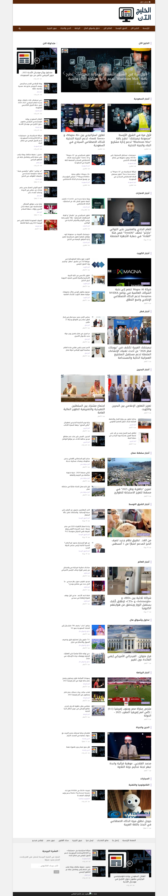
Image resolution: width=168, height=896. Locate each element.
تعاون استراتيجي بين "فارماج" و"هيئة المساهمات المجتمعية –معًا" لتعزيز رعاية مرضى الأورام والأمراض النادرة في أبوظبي (108, 78)
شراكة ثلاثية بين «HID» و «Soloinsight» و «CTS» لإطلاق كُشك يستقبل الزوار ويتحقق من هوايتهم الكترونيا (130, 603)
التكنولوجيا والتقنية (139, 785)
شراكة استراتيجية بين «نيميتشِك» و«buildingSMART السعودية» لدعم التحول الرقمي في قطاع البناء (30, 139)
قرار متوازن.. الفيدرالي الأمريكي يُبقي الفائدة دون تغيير (129, 658)
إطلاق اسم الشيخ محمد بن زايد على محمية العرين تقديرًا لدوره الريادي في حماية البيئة (122, 435)
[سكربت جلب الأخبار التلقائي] (81, 894)
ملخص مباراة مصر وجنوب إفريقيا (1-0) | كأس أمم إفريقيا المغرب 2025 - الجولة (129, 712)
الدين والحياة (66, 28)
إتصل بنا (115, 840)
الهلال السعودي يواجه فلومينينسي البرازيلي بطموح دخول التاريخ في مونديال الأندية (30, 121)
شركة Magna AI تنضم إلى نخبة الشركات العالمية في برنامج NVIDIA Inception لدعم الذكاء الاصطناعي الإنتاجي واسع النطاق (130, 294)
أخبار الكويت (143, 253)
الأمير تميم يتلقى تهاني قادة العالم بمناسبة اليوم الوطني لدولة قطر (76, 349)
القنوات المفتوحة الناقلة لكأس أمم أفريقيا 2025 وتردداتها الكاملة (29, 222)
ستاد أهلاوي (64, 840)
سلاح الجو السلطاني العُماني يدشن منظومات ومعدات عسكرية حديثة (77, 460)
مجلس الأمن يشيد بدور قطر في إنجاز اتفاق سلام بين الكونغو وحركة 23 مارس (76, 319)
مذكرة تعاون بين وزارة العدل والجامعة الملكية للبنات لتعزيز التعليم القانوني (122, 420)
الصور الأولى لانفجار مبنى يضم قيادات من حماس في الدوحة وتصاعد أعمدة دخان (31, 190)
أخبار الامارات (38, 111)
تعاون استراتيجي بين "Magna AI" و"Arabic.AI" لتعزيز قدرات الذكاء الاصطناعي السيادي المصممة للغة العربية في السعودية (77, 159)
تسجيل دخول (144, 1)
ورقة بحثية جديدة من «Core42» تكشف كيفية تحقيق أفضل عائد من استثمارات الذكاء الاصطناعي (76, 201)
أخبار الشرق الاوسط (139, 504)
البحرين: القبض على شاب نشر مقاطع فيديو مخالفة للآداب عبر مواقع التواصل (76, 438)
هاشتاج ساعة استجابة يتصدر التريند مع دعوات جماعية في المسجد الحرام (76, 734)
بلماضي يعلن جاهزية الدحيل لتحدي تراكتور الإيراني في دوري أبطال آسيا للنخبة (77, 708)
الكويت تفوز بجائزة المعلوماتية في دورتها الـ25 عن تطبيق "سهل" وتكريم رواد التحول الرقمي (76, 261)
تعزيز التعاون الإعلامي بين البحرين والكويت (131, 407)
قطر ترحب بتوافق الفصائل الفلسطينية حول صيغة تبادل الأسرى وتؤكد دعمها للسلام (31, 206)
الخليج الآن (135, 28)
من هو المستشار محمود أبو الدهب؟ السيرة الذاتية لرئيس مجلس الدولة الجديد (77, 545)
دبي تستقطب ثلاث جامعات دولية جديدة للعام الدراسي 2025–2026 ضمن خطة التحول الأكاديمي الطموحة (30, 103)
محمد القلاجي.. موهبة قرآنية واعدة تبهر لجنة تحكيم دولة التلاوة (130, 765)
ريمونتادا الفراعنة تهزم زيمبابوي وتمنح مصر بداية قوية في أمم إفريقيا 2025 (76, 679)
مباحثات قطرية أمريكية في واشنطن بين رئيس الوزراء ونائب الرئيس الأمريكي (75, 569)
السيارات (144, 779)
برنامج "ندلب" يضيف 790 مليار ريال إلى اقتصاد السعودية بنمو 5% (76, 627)
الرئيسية (146, 28)
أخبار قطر (39, 92)
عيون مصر (51, 840)
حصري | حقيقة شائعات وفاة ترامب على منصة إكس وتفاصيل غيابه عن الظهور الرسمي (29, 157)
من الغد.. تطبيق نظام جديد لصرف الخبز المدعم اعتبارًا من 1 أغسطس (131, 542)
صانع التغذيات (102, 840)
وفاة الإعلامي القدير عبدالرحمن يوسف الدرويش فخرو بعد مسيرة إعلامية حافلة (30, 86)
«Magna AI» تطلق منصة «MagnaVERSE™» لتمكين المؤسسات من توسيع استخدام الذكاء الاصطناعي (76, 177)
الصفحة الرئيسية (129, 840)
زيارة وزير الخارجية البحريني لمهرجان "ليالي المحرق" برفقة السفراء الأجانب (77, 424)
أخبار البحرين (143, 369)
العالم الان (108, 28)
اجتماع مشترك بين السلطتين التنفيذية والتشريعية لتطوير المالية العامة (84, 409)
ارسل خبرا (89, 840)
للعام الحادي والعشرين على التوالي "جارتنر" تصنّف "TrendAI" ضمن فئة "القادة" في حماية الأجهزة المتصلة (130, 233)
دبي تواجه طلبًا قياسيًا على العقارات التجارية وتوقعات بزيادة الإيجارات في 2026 (77, 656)
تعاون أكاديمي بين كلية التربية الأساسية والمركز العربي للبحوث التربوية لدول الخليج (75, 278)
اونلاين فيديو (37, 840)
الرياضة (77, 28)
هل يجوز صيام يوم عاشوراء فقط (78, 747)
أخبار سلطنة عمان (140, 453)
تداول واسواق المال (92, 28)
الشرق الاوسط (121, 28)
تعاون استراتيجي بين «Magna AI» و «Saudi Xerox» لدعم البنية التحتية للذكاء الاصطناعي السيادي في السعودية (84, 140)
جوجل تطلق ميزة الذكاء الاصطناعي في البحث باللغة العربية (130, 822)
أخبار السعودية (38, 146)
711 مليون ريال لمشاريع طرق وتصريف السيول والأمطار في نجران (76, 641)
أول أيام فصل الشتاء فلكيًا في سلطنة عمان (76, 488)
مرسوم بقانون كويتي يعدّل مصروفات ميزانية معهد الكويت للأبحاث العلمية (76, 293)
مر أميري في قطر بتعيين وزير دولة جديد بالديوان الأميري (77, 335)
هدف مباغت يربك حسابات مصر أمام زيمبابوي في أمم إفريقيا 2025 (77, 693)
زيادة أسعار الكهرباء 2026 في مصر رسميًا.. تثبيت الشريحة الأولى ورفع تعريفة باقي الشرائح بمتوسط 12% (77, 529)
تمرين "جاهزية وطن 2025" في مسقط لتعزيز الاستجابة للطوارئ (132, 490)
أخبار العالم (39, 162)
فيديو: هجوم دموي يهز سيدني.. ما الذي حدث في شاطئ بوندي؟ (77, 583)
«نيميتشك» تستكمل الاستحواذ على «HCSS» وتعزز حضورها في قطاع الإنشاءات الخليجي (123, 158)
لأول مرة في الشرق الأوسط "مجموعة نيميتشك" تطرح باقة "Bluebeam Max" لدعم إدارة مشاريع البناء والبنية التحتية (131, 140)
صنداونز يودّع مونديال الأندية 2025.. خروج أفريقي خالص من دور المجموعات (37, 74)
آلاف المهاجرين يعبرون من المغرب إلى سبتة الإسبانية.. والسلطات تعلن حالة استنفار (76, 512)
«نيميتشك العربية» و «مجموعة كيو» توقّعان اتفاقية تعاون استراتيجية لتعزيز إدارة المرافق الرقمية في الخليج (76, 237)
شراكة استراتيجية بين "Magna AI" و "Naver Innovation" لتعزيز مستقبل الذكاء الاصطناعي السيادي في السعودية (123, 175)
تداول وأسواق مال (139, 620)
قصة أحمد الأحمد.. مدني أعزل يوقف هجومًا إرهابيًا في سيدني (77, 597)
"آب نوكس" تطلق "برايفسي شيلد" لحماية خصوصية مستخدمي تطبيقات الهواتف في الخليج (29, 173)
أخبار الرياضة (38, 127)
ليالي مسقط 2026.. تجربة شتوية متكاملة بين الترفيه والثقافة (78, 474)
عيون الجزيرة (52, 28)
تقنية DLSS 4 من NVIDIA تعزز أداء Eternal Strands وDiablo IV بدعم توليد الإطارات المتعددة (76, 793)
